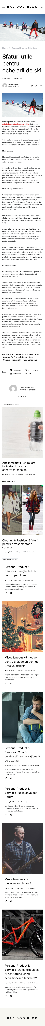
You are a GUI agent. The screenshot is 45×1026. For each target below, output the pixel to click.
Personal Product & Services (24, 48)
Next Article (7, 482)
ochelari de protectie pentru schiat (18, 357)
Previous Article (11, 404)
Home (5, 48)
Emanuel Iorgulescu (14, 84)
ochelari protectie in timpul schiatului (20, 360)
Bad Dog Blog (22, 7)
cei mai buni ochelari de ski (27, 354)
